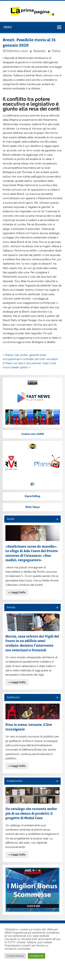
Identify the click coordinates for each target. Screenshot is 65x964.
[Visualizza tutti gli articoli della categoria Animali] (56, 607)
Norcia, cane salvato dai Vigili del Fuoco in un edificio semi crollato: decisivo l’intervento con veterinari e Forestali (32, 643)
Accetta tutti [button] (36, 956)
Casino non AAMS (32, 434)
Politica (56, 50)
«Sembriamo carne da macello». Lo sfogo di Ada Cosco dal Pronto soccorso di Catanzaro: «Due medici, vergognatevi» (31, 553)
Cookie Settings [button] (15, 956)
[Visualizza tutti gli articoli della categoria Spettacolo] (56, 697)
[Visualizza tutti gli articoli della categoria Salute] (56, 519)
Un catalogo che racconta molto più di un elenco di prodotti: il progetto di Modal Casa (31, 813)
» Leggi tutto (17, 592)
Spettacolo (13, 697)
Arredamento (14, 781)
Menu (8, 27)
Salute (10, 518)
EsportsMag (32, 496)
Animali (11, 607)
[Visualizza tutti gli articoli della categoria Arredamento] (56, 781)
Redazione (39, 50)
